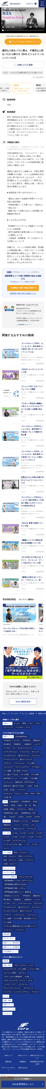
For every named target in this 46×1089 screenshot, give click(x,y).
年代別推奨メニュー (10, 951)
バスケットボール (20, 965)
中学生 (35, 802)
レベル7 (22, 837)
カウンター (22, 973)
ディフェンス (36, 755)
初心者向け (7, 744)
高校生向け (37, 740)
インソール (7, 992)
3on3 (38, 793)
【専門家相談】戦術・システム (14, 888)
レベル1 (15, 833)
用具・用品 (7, 965)
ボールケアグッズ (10, 969)
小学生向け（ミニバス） (12, 740)
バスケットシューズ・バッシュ (14, 980)
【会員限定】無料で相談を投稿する (23, 288)
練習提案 (7, 934)
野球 (24, 723)
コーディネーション (10, 752)
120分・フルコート (10, 864)
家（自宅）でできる (21, 771)
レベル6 (14, 837)
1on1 (26, 793)
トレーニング (8, 727)
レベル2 (23, 833)
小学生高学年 (25, 802)
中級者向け (17, 744)
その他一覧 (7, 797)
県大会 (31, 809)
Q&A (5, 802)
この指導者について (23, 324)
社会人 (20, 805)
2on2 (32, 793)
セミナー (7, 821)
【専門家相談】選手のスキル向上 (15, 884)
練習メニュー (8, 736)
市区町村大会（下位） (29, 813)
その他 (27, 977)
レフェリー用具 (34, 969)
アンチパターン (9, 938)
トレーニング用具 (10, 973)
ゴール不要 (35, 774)
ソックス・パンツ (10, 984)
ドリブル (7, 748)
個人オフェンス (23, 755)
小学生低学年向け (21, 736)
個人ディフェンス (26, 759)
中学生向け (27, 740)
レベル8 (30, 837)
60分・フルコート (10, 856)
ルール (6, 996)
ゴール (30, 980)
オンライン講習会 (28, 713)
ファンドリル (24, 752)
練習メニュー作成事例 (11, 947)
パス (13, 748)
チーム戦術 (24, 778)
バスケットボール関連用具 (13, 977)
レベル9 (38, 837)
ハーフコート (21, 790)
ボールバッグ (28, 988)
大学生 (13, 805)
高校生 (6, 805)
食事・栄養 (7, 1000)
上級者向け (28, 744)
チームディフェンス (10, 759)
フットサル (19, 727)
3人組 (36, 786)
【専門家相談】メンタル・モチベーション (18, 880)
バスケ (5, 73)
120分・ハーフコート (26, 860)
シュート (37, 744)
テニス (28, 727)
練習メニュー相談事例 (11, 943)
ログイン (29, 4)
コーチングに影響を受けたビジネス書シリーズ (26, 73)
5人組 (12, 790)
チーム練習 (7, 771)
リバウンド (7, 763)
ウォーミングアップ (22, 767)
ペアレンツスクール (25, 877)
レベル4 (39, 833)
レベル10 (7, 840)
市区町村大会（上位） (11, 813)
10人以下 (12, 817)
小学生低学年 (14, 802)
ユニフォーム (23, 984)
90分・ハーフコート (26, 856)
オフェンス (35, 752)
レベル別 (7, 833)
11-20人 (21, 817)
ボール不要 (24, 774)
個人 (5, 817)
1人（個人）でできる (11, 774)
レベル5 (6, 837)
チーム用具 (22, 969)
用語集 (6, 961)
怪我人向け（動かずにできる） (14, 786)
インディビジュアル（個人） (14, 844)
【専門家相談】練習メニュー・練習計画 (17, 892)
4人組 (6, 790)
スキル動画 (34, 778)
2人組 (30, 786)
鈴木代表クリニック (10, 778)
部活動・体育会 (9, 809)
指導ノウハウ (8, 1005)
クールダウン (36, 767)
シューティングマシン (21, 992)
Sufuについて (22, 1055)
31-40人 (37, 817)
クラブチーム (21, 809)
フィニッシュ (8, 782)
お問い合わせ (22, 1068)
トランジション (19, 763)
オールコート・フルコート (13, 793)
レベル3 (31, 833)
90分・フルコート (10, 860)
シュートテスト (9, 868)
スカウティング (9, 1009)
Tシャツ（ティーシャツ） (12, 988)
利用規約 (23, 1062)
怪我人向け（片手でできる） (25, 782)
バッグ (31, 965)
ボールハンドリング (25, 748)
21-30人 (29, 817)
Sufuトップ (6, 713)
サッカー (17, 723)
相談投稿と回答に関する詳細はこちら (23, 293)
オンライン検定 (9, 872)
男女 (34, 805)
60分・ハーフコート (21, 852)
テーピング (35, 992)
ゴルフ (37, 723)
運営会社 (8, 1062)
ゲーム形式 (31, 763)
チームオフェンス (10, 755)
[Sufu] (11, 3)
